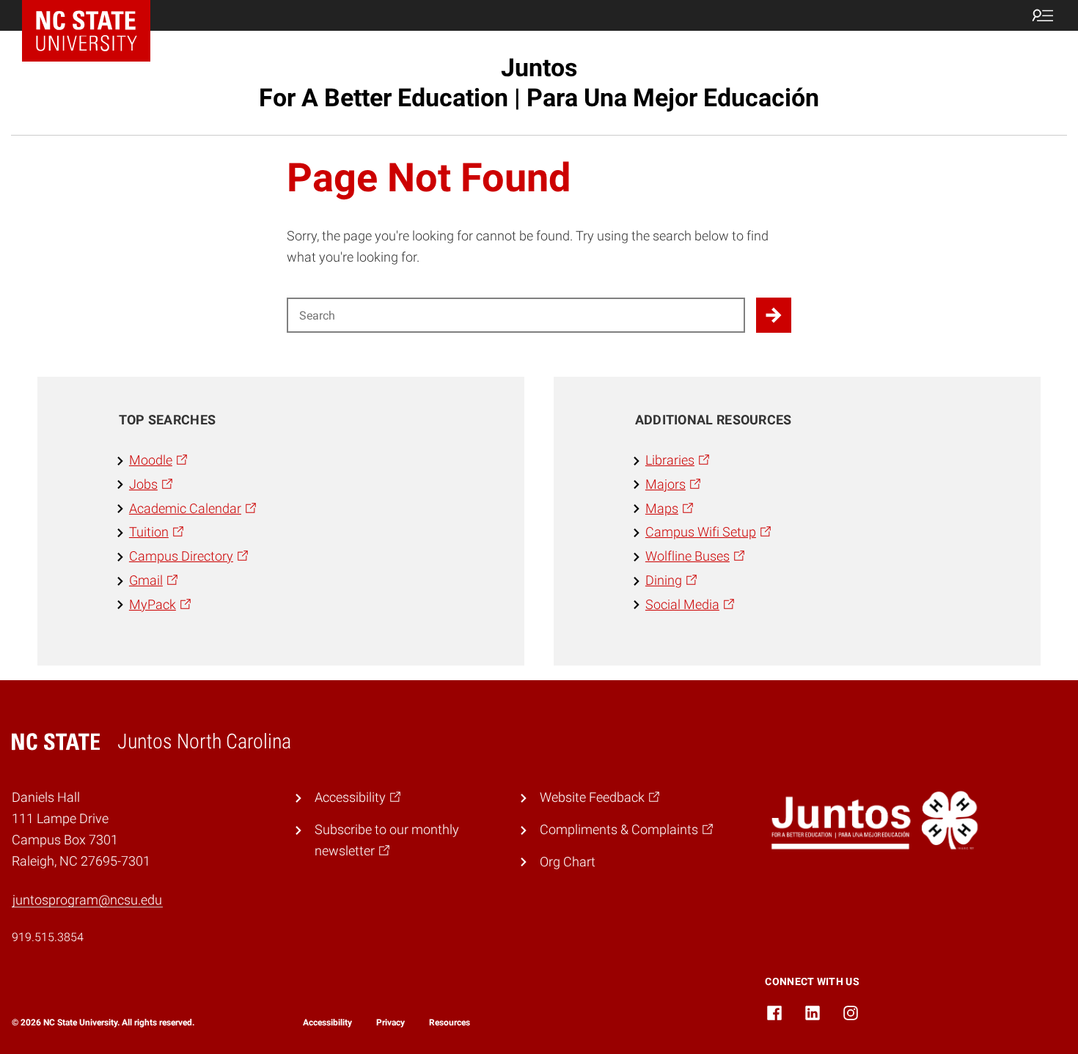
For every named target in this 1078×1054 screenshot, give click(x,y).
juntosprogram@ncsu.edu (87, 899)
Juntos (539, 82)
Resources (449, 1022)
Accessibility (327, 1022)
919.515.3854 (48, 937)
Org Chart (567, 861)
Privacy (390, 1022)
